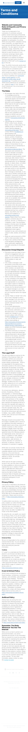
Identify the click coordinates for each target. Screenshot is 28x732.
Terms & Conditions (14, 713)
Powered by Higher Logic (14, 730)
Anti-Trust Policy (14, 720)
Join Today (14, 709)
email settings (11, 77)
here (12, 84)
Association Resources (14, 706)
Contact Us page (9, 660)
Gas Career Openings (14, 692)
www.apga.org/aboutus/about (13, 149)
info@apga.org (19, 131)
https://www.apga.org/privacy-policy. (12, 568)
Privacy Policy (14, 716)
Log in (18, 2)
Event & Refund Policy (14, 718)
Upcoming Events (14, 699)
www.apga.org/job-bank (12, 130)
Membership (14, 697)
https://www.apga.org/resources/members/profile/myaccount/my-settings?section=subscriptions (15, 323)
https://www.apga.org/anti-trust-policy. (14, 622)
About (14, 695)
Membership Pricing (14, 704)
